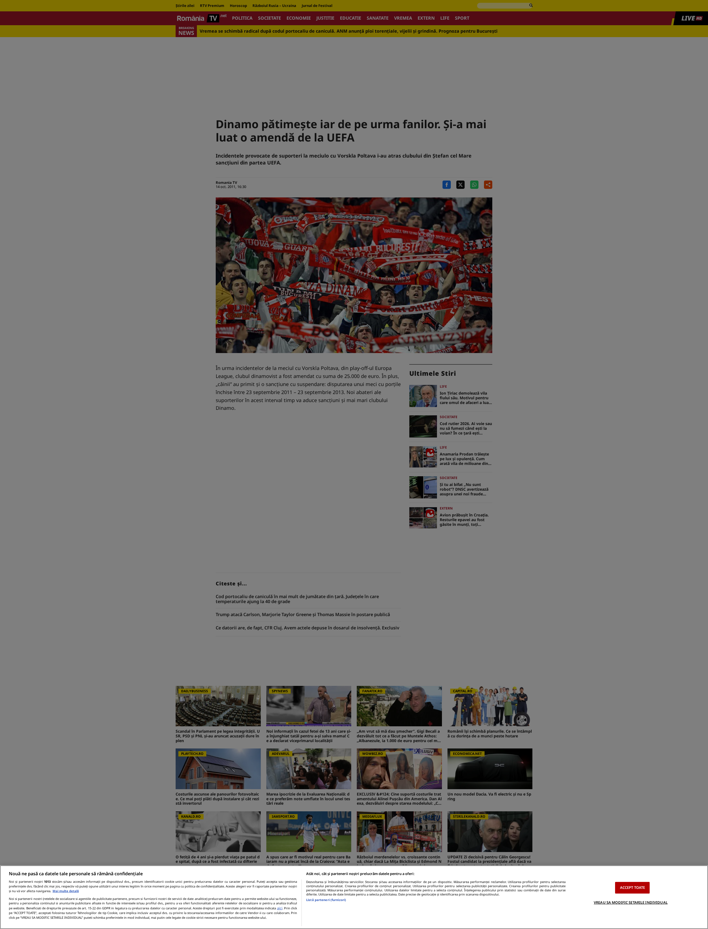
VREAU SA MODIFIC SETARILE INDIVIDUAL (631, 902)
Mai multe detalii (66, 891)
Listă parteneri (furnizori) (326, 900)
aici (279, 908)
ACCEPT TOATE (632, 887)
